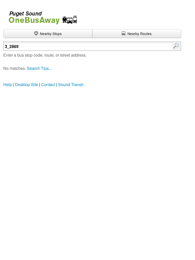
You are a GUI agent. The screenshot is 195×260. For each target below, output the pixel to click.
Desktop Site (26, 84)
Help (7, 84)
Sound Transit (70, 84)
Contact (48, 84)
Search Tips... (39, 68)
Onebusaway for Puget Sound (40, 15)
